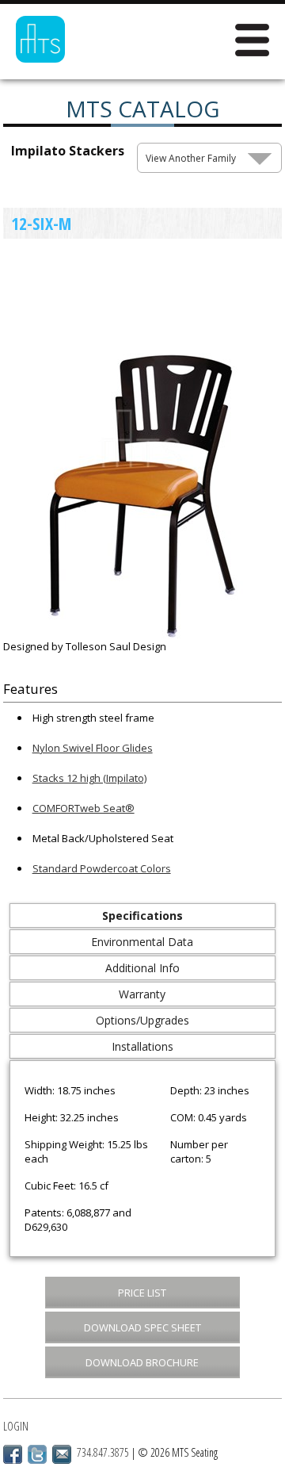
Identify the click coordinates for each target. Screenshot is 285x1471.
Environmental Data (142, 941)
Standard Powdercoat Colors (101, 868)
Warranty (142, 994)
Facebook (12, 1454)
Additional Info (142, 967)
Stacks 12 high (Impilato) (89, 778)
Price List (142, 1292)
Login (15, 1426)
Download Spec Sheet (142, 1327)
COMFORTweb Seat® (83, 808)
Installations (142, 1046)
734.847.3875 (103, 1452)
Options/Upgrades (142, 1020)
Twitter (37, 1454)
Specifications (142, 915)
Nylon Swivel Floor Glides (92, 748)
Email (61, 1454)
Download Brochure (142, 1362)
